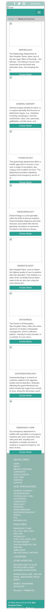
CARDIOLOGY (20, 501)
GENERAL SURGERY (25, 104)
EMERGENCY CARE (25, 428)
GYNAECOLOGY (25, 158)
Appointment (35, 4)
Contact (18, 483)
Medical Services (23, 469)
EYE (15, 518)
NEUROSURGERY (22, 493)
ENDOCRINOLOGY (25, 212)
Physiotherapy (22, 542)
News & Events (21, 474)
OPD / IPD (18, 534)
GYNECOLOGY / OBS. (23, 496)
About (17, 466)
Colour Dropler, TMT (25, 544)
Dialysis (18, 547)
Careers (18, 480)
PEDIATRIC (19, 507)
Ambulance (19, 550)
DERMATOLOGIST (25, 266)
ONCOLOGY (19, 504)
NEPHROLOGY (25, 50)
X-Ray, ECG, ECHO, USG (25, 539)
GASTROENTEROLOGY (25, 374)
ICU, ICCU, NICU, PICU (24, 531)
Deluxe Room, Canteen (26, 553)
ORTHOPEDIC (25, 320)
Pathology (19, 536)
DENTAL (17, 515)
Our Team (19, 477)
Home (11, 19)
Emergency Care (22, 528)
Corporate (19, 472)
